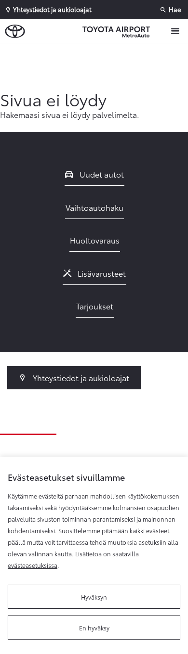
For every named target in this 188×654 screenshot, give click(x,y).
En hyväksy (94, 627)
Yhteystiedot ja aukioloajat (80, 377)
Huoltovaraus (95, 239)
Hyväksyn (94, 596)
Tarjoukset (94, 305)
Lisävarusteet (101, 273)
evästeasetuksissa (32, 565)
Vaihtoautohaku (94, 207)
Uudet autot (101, 174)
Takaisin (96, 52)
